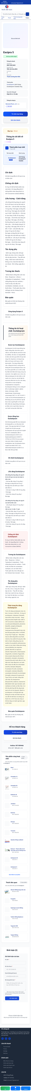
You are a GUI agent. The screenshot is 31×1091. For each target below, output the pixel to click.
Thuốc (9, 17)
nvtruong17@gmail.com (13, 1080)
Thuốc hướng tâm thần (13, 76)
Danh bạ (5, 1053)
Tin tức (5, 1048)
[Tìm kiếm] (27, 14)
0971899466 (11, 1077)
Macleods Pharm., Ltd (12, 104)
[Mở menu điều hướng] (28, 8)
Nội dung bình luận (10, 980)
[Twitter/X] (29, 2)
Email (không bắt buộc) (11, 973)
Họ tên (7, 959)
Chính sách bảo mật (8, 1063)
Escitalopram (10, 84)
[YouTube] (26, 2)
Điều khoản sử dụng (8, 1061)
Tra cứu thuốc (6, 1046)
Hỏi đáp (5, 1051)
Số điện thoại (8, 966)
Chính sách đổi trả (7, 1067)
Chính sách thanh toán (9, 1065)
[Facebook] (23, 2)
